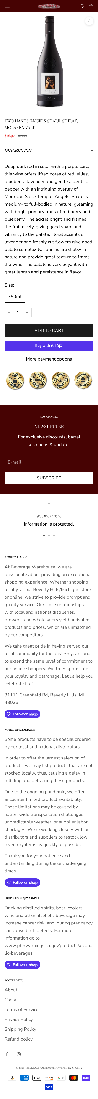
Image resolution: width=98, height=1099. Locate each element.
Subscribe (49, 478)
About (11, 990)
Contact (12, 1000)
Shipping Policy (20, 1029)
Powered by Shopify (68, 1067)
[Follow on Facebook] (7, 1054)
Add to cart (49, 331)
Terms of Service (22, 1009)
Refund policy (19, 1039)
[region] (49, 515)
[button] (49, 150)
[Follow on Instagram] (18, 1054)
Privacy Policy (19, 1019)
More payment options (49, 359)
